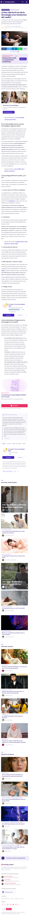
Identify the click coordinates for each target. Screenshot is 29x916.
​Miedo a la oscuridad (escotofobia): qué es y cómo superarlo (13, 633)
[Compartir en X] (9, 48)
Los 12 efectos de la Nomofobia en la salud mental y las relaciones (13, 532)
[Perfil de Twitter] (18, 471)
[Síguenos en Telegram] (16, 904)
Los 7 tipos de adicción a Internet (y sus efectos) (12, 582)
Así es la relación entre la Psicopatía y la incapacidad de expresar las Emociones (12, 775)
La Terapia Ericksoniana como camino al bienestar (12, 717)
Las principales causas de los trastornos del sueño (13, 556)
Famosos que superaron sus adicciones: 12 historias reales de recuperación (13, 692)
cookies (18, 913)
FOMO (2, 270)
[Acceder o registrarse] (26, 2)
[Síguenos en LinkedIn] (8, 904)
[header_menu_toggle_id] (1, 2)
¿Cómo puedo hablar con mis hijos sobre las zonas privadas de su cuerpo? (13, 847)
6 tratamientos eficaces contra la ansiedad (13, 608)
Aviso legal (8, 913)
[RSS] (19, 904)
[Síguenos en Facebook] (2, 904)
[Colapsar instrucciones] (26, 415)
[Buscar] (22, 2)
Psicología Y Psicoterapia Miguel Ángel (13, 26)
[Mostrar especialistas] (3, 858)
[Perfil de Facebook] (15, 471)
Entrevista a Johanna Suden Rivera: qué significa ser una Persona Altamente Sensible (14, 741)
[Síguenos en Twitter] (5, 904)
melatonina (12, 201)
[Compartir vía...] (25, 48)
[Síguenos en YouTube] (13, 904)
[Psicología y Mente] (9, 2)
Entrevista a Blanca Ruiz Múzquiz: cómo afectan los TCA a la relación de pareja (14, 667)
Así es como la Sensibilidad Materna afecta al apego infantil (13, 800)
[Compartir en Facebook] (4, 48)
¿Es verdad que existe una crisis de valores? (13, 824)
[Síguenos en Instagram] (10, 904)
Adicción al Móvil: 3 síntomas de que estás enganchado (14, 506)
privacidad (13, 913)
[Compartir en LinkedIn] (14, 48)
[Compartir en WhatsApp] (19, 48)
